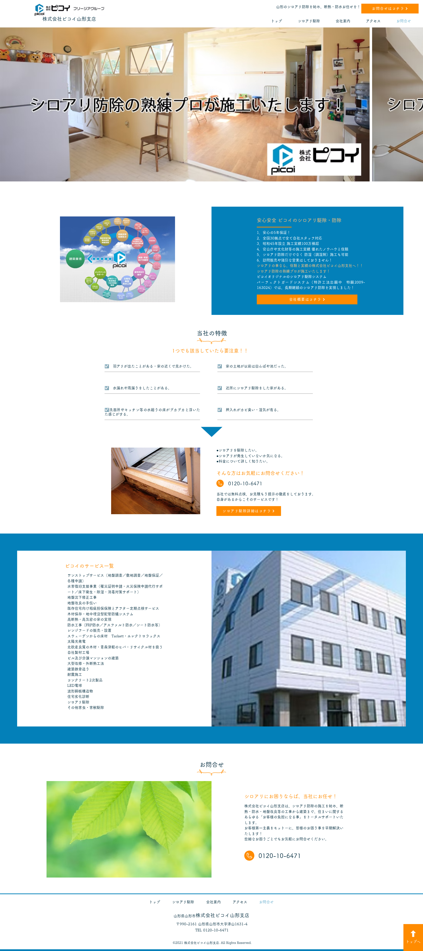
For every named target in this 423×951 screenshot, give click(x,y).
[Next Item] (414, 104)
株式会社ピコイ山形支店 (69, 18)
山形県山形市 (211, 916)
